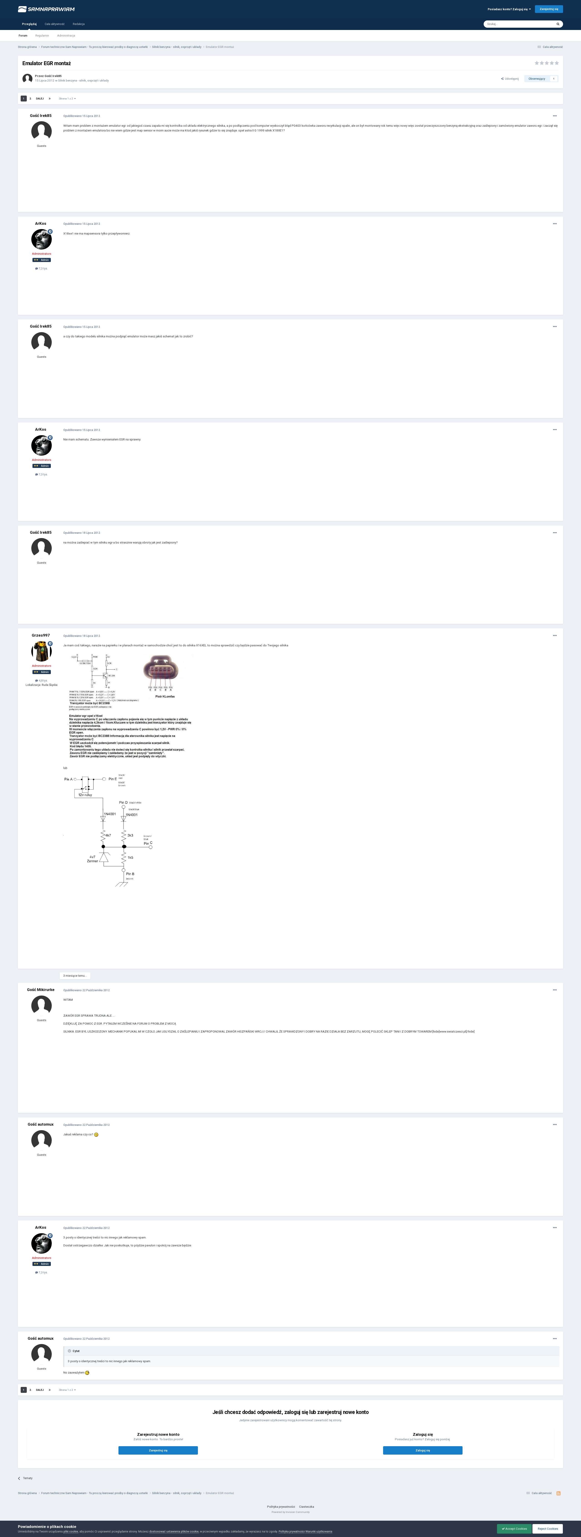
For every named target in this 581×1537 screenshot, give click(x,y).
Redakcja (79, 24)
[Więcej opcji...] (554, 116)
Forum (23, 35)
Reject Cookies (547, 1528)
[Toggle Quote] (70, 1351)
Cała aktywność (55, 24)
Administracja (66, 35)
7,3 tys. (43, 268)
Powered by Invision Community (291, 1512)
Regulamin (42, 35)
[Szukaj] (558, 24)
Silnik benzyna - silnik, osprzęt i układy (83, 80)
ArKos (40, 223)
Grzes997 (41, 635)
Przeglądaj (29, 24)
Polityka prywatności (281, 1506)
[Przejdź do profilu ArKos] (41, 239)
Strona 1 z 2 (66, 98)
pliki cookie (71, 1531)
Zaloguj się (423, 1450)
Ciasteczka (306, 1506)
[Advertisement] (146, 176)
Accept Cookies (516, 1528)
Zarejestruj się (549, 9)
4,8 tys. (43, 680)
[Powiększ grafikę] (128, 706)
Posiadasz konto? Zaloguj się (508, 9)
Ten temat (541, 23)
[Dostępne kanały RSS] (558, 1493)
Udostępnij (511, 78)
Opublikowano (81, 116)
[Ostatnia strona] (50, 98)
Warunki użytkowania (318, 1531)
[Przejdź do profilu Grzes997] (41, 651)
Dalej (40, 98)
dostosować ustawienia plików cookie (174, 1531)
